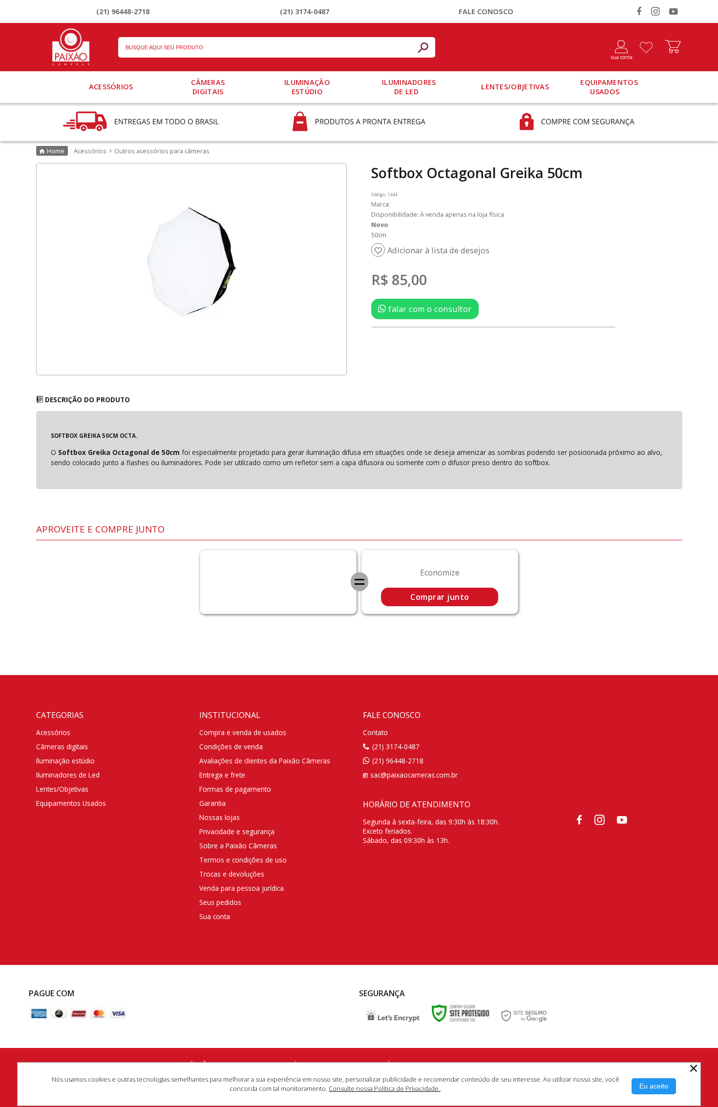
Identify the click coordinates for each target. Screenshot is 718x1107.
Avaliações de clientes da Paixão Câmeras (264, 760)
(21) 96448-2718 (122, 11)
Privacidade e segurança (237, 831)
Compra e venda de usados (242, 732)
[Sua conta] (617, 47)
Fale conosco (486, 11)
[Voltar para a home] (71, 45)
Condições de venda (231, 746)
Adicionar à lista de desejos (438, 250)
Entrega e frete (222, 774)
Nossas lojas (219, 817)
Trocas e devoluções (231, 874)
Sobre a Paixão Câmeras (238, 845)
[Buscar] (423, 47)
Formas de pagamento (235, 789)
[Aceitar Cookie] (654, 1086)
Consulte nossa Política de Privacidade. (384, 1088)
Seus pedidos (220, 902)
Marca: (380, 204)
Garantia (212, 803)
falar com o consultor (429, 309)
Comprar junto (439, 597)
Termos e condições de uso (243, 859)
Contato (375, 732)
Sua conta (214, 916)
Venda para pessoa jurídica (241, 888)
